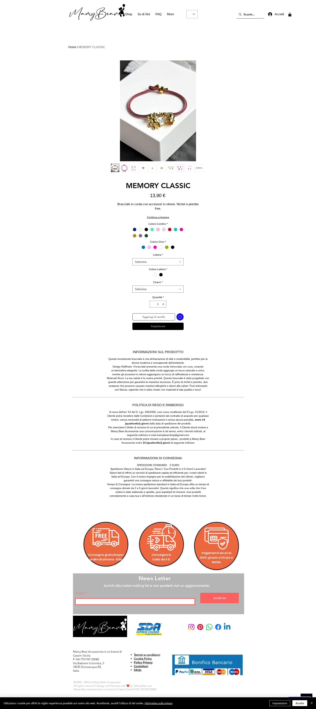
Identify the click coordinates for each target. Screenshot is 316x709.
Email (79, 593)
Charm (158, 282)
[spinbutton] (158, 304)
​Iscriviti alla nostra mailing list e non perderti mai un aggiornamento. (157, 585)
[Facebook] (218, 627)
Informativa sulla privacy (159, 703)
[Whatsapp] (209, 627)
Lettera (158, 254)
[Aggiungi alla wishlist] (180, 316)
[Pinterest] (200, 627)
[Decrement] (152, 304)
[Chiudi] (311, 703)
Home (72, 47)
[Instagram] (191, 627)
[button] (289, 14)
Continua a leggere (158, 217)
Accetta (300, 703)
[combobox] (158, 261)
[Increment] (163, 304)
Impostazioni (279, 703)
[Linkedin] (227, 627)
